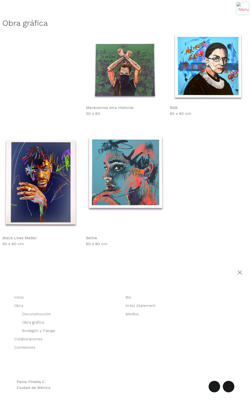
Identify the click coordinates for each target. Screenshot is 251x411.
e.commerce (13, 257)
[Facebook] (214, 386)
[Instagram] (228, 386)
